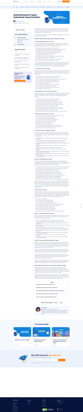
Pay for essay (14, 404)
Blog (17, 11)
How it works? (44, 401)
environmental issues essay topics (41, 246)
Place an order (65, 1)
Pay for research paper (15, 407)
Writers (44, 1)
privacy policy (50, 362)
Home (14, 11)
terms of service (44, 362)
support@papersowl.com (61, 401)
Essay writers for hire (15, 409)
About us (49, 1)
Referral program (44, 406)
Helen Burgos (22, 21)
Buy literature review (20, 80)
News (37, 7)
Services (26, 1)
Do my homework (15, 402)
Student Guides (49, 7)
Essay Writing (27, 7)
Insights (17, 7)
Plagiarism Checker (15, 403)
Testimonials (43, 402)
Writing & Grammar (60, 7)
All (13, 7)
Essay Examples (29, 401)
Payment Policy (44, 405)
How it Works (39, 1)
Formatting (33, 7)
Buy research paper (15, 410)
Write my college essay (15, 408)
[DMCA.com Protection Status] (44, 409)
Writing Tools (32, 1)
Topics (54, 7)
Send (62, 360)
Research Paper (42, 7)
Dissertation (22, 7)
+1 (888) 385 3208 (60, 403)
